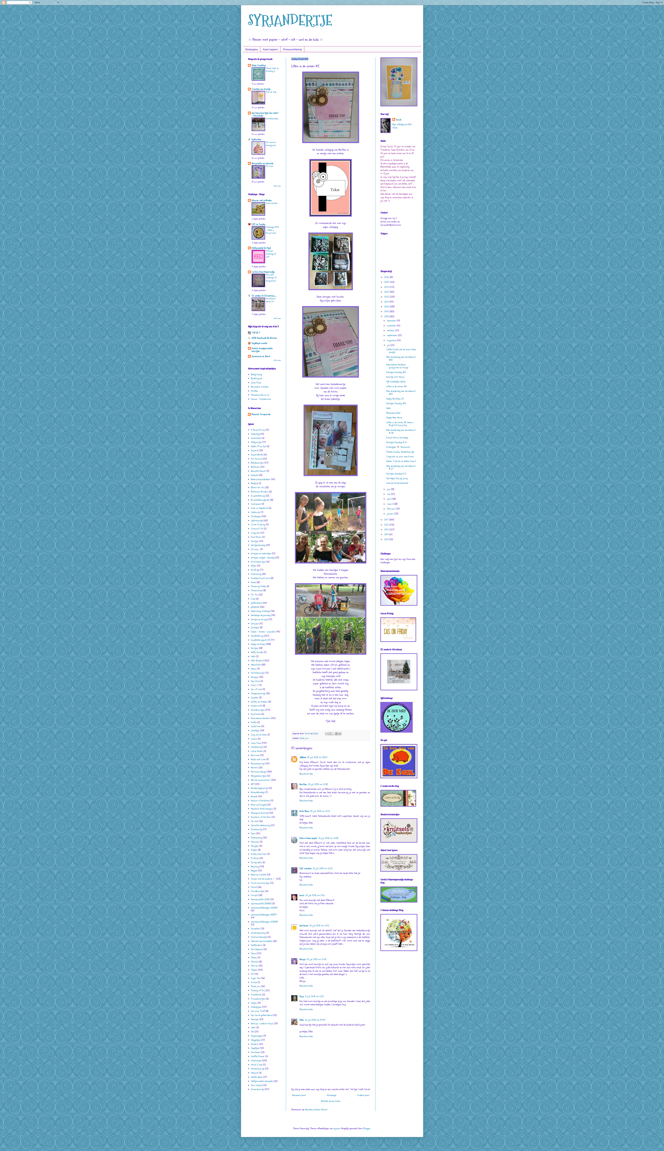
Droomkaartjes (258, 561)
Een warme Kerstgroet (271, 144)
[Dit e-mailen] (327, 733)
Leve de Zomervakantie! (397, 483)
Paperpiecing (256, 837)
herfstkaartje (257, 673)
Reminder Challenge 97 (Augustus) (271, 277)
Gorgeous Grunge (259, 619)
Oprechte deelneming (260, 825)
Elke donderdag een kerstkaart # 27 (401, 467)
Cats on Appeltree (259, 508)
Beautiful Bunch (258, 471)
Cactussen (256, 504)
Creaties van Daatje (261, 89)
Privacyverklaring (292, 49)
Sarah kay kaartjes (260, 883)
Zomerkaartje (257, 1089)
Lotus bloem (257, 751)
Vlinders (254, 1044)
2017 (386, 519)
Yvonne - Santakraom (261, 399)
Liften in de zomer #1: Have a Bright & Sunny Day (399, 424)
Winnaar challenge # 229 (271, 253)
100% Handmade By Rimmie (264, 338)
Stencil (254, 953)
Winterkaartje (257, 1068)
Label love (255, 726)
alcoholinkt (256, 438)
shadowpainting (258, 932)
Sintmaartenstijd (259, 937)
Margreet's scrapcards (262, 163)
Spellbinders (256, 945)
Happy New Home (394, 417)
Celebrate (255, 512)
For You (254, 594)
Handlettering (257, 635)
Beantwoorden (306, 773)
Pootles (254, 391)
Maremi (254, 767)
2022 (387, 296)
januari (390, 513)
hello (253, 656)
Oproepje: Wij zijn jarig (397, 478)
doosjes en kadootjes (261, 553)
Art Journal (256, 458)
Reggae (254, 870)
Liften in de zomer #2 (396, 386)
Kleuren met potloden (262, 200)
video (253, 1027)
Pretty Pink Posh (258, 854)
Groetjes (255, 627)
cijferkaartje (257, 520)
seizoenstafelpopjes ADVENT (264, 907)
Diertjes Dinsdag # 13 (396, 442)
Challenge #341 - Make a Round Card (272, 230)
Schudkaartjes (257, 891)
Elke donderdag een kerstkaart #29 (401, 392)
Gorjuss (255, 623)
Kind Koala (256, 714)
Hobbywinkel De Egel (261, 248)
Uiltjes (254, 1003)
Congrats (255, 532)
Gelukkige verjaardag (261, 615)
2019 (386, 311)
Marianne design (258, 771)
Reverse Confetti (258, 874)
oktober (391, 330)
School (254, 887)
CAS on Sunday (258, 224)
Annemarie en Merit (261, 356)
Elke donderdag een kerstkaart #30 (401, 358)
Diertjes (255, 541)
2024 (387, 287)
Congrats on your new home (399, 456)
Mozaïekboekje (258, 792)
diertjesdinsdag (258, 545)
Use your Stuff (258, 1011)
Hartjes (254, 648)
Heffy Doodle (257, 652)
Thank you (303, 738)
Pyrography (256, 862)
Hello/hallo (256, 664)
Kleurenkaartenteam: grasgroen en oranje (397, 366)
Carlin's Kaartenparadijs (263, 271)
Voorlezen (255, 1052)
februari (391, 508)
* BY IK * (256, 332)
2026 (387, 277)
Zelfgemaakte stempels (262, 1081)
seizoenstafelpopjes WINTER (264, 921)
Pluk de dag (271, 91)
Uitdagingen (256, 1007)
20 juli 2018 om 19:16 (315, 895)
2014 (386, 534)
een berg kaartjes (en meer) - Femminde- (265, 114)
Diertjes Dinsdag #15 (396, 372)
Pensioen (255, 841)
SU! (252, 974)
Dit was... (255, 549)
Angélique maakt (259, 343)
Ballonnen (255, 467)
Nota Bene (304, 811)
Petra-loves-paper (308, 838)
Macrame (255, 755)
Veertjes (255, 1019)
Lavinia (254, 738)
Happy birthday (258, 644)
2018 (386, 316)
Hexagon (255, 677)
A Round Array (258, 429)
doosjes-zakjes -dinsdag (263, 557)
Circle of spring (258, 524)
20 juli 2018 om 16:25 (323, 868)
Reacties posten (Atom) (316, 1109)
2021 (386, 301)
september (392, 335)
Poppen (254, 850)
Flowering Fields (258, 586)
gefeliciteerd (256, 603)
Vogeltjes (255, 1048)
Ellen (301, 1020)
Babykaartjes (257, 462)
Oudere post (363, 1095)
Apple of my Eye (258, 446)
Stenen (254, 957)
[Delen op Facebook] (336, 733)
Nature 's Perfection (260, 800)
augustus (392, 340)
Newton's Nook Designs (262, 808)
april (389, 499)
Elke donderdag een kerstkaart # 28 (401, 431)
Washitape (256, 1060)
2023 (387, 292)
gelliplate (255, 607)
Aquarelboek (257, 454)
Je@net (302, 757)
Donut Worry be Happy (397, 437)
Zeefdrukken (256, 1077)
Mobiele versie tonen (330, 1101)
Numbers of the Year (261, 817)
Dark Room (256, 537)
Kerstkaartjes (257, 710)
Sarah (399, 119)
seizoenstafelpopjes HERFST (264, 914)
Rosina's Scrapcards (261, 414)
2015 (386, 529)
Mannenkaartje (258, 763)
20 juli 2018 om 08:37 (317, 757)
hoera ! (254, 685)
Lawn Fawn (256, 382)
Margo (302, 959)
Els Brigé (255, 570)
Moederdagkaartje (259, 788)
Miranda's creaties (260, 386)
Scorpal (254, 895)
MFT (252, 784)
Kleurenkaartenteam (260, 718)
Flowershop (256, 590)
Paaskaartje (256, 829)
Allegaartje (256, 442)
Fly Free (269, 166)
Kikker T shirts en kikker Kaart (401, 461)
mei (389, 494)
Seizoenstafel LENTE (260, 899)
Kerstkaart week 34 (271, 300)
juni (389, 489)
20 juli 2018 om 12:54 (320, 811)
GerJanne (303, 925)
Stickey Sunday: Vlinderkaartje (400, 451)
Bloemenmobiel (393, 413)
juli (388, 345)
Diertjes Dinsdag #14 (396, 403)
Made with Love (258, 759)
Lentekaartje (257, 747)
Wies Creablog (259, 65)
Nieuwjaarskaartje (260, 813)
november (392, 325)
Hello (388, 408)
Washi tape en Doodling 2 (272, 70)
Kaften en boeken (259, 701)
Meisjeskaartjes (258, 775)
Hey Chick (255, 681)
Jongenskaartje (258, 693)
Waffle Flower (258, 1056)
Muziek (254, 796)
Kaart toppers (270, 49)
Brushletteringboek (260, 500)
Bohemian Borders (260, 491)
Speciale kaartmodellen (261, 941)
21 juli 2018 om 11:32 (314, 996)
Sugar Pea (255, 978)
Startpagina (251, 49)
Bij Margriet (256, 378)
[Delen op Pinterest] (340, 733)
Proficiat (255, 858)
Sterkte (254, 961)
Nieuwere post (299, 1095)
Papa (253, 833)
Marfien (303, 784)
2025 (387, 282)
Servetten (255, 928)
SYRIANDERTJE (290, 20)
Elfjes (253, 565)
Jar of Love (256, 689)
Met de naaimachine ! (261, 780)
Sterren (254, 965)
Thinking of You (258, 990)
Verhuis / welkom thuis (262, 1023)
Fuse (253, 598)
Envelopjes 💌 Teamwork (398, 447)
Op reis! (254, 821)
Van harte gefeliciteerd (261, 1015)
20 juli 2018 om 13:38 (328, 838)
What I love (256, 1064)
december (392, 320)
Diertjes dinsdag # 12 (396, 473)
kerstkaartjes (272, 118)
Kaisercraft (256, 705)
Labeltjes (255, 730)
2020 (387, 306)
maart (390, 504)
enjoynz (336, 1128)
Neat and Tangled (259, 804)
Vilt (252, 1031)
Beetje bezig (256, 374)
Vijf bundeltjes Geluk (395, 381)
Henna (253, 668)
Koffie (254, 722)
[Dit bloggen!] (330, 733)
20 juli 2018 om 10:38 (318, 784)
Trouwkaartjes (258, 998)
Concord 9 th (257, 528)
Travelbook (256, 994)
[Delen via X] (333, 733)
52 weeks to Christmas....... (264, 295)
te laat (254, 982)
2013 (386, 539)
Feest (253, 582)
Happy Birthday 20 (395, 398)
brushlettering (258, 495)
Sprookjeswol (257, 949)
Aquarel (254, 450)
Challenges (256, 516)
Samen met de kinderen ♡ (263, 878)
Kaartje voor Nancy (395, 377)
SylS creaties (305, 868)
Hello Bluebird (257, 660)
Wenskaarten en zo (260, 395)
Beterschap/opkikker (260, 479)
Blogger (367, 1128)
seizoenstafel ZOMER (261, 903)
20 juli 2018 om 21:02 (319, 925)
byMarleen (256, 139)
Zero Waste (256, 1085)
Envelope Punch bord (260, 578)
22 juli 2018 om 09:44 (315, 1020)
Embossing (256, 574)
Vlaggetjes (255, 1040)
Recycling (255, 866)
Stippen (254, 970)
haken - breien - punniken (263, 631)
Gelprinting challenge (260, 611)
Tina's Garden (272, 203)
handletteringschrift (260, 640)
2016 (386, 524)
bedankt (254, 475)
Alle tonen (277, 186)
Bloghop (254, 483)
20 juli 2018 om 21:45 (317, 959)
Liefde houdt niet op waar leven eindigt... (401, 351)
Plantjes (254, 846)
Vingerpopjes (257, 1035)
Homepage (331, 1095)
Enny (301, 996)
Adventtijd (255, 434)
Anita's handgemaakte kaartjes (262, 350)
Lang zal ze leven (259, 734)
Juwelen (254, 697)
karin (301, 895)
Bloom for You (258, 487)
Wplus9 (254, 1072)
